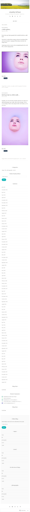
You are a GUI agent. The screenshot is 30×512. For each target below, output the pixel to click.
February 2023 (4, 210)
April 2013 (3, 361)
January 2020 (4, 239)
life (5, 170)
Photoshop (24, 86)
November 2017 (4, 288)
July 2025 (3, 187)
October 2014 (4, 314)
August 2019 (4, 249)
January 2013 (4, 369)
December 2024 (4, 189)
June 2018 (3, 270)
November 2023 (5, 202)
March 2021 (4, 221)
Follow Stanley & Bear (15, 173)
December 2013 (4, 340)
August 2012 (4, 382)
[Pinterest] (20, 16)
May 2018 (3, 272)
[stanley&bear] (9, 16)
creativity (8, 86)
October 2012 (4, 377)
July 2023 (3, 208)
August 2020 (4, 231)
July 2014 (3, 322)
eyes (11, 86)
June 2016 (3, 306)
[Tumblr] (17, 16)
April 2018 (3, 275)
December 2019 (4, 241)
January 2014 (4, 338)
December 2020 (5, 226)
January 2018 (4, 283)
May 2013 (3, 358)
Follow (4, 179)
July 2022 (3, 215)
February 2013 (4, 366)
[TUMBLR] (17, 506)
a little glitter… (6, 29)
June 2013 (3, 356)
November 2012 (4, 374)
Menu (15, 21)
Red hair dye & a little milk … (11, 95)
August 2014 (4, 319)
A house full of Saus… (7, 401)
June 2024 (4, 195)
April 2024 (4, 197)
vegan (3, 445)
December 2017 (4, 286)
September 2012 (4, 379)
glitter (14, 86)
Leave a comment (5, 87)
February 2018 (4, 280)
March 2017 (4, 293)
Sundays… (9, 398)
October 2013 (4, 345)
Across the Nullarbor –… (13, 399)
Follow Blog (15, 419)
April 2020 (4, 236)
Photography (19, 86)
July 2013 (3, 353)
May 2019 (3, 254)
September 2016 (4, 301)
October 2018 (4, 259)
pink (18, 158)
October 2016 (4, 299)
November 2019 (4, 244)
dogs (3, 170)
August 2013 (4, 351)
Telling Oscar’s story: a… (17, 401)
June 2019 (3, 252)
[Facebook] (12, 16)
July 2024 (3, 192)
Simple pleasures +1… (11, 403)
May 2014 (3, 327)
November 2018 (4, 257)
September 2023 (5, 205)
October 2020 (4, 228)
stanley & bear (15, 12)
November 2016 (4, 296)
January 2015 (4, 312)
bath (5, 86)
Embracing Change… (13, 396)
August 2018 (4, 265)
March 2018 (4, 278)
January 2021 (4, 223)
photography (5, 27)
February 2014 (4, 335)
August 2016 (4, 304)
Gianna (5, 398)
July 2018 (3, 267)
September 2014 (4, 317)
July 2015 (3, 309)
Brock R (5, 403)
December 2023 (4, 200)
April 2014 (3, 330)
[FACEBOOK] (12, 506)
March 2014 (4, 332)
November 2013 (4, 343)
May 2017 (3, 291)
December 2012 (4, 371)
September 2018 (4, 262)
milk (16, 86)
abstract (6, 158)
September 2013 (4, 348)
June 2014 (3, 325)
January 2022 (4, 218)
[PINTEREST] (20, 506)
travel (14, 170)
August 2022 (4, 213)
